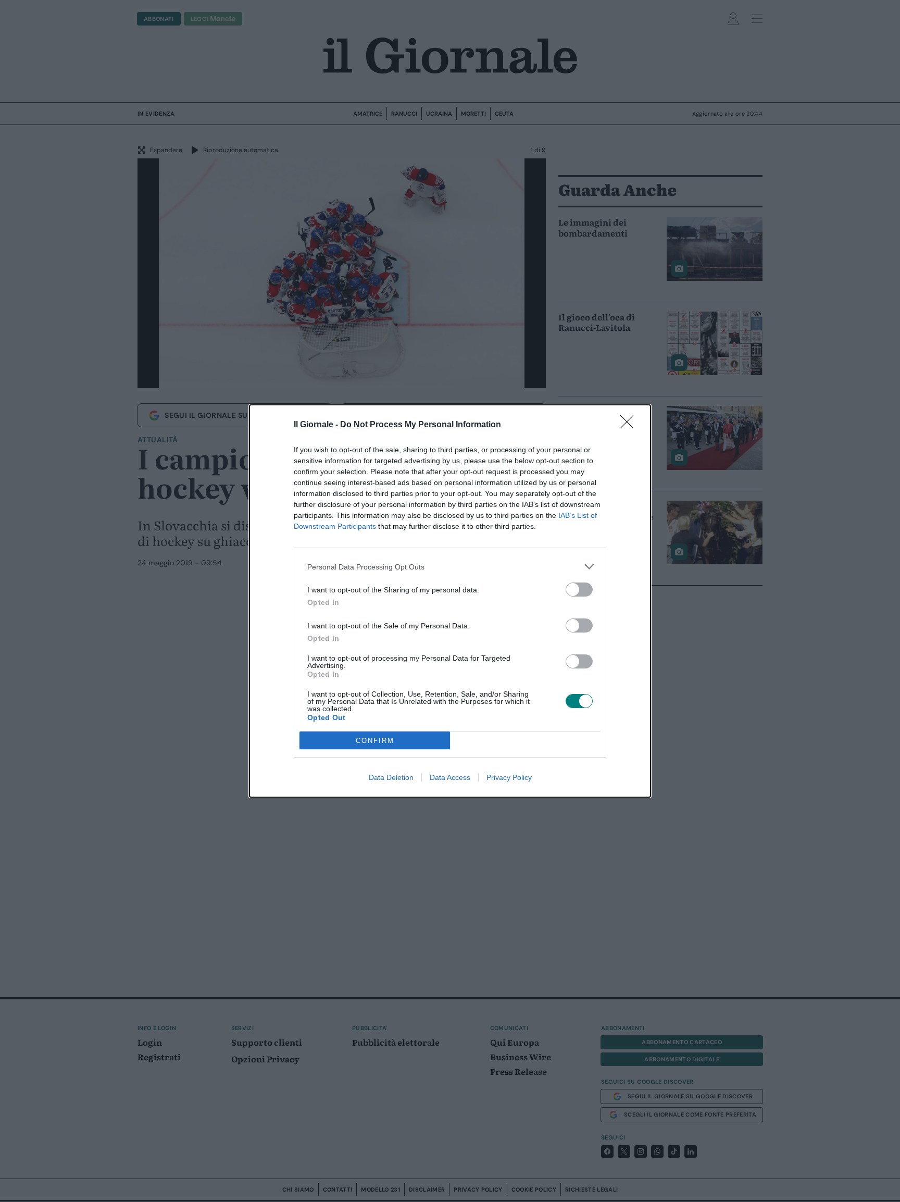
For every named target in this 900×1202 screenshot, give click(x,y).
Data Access (450, 777)
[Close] (630, 425)
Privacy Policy (509, 777)
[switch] (579, 590)
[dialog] (450, 601)
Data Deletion (391, 777)
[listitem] (450, 566)
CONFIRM (375, 741)
